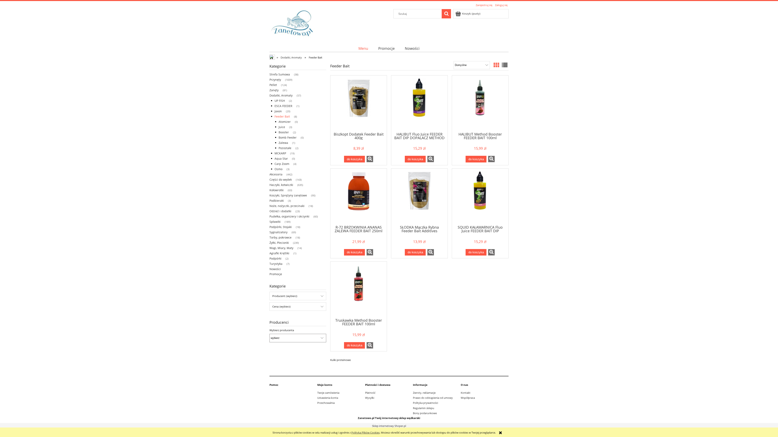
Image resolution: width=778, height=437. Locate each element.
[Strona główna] (293, 24)
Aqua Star (281, 158)
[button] (370, 159)
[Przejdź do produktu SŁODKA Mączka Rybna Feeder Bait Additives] (419, 196)
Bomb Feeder (288, 137)
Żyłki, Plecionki (279, 243)
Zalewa (283, 143)
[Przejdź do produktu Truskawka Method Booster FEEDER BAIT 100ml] (358, 289)
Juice (282, 127)
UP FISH (280, 101)
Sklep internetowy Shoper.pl (389, 426)
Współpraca (468, 398)
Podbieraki (276, 201)
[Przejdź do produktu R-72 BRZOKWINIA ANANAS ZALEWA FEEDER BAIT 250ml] (358, 196)
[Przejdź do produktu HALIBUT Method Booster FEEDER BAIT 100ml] (480, 103)
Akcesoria (275, 174)
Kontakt (465, 393)
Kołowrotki (276, 190)
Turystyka (275, 264)
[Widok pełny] (505, 65)
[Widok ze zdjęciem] (496, 65)
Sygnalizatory (278, 232)
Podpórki (275, 258)
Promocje (275, 274)
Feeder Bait (282, 116)
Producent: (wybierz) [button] (284, 296)
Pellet (273, 85)
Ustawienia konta (327, 398)
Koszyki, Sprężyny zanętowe (288, 195)
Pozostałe (285, 148)
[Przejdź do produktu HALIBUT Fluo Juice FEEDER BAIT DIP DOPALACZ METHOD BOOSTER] (419, 103)
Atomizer (285, 122)
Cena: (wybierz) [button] (281, 306)
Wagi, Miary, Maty (281, 248)
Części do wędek (280, 179)
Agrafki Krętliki (279, 253)
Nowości (275, 269)
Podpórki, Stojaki (280, 227)
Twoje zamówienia (328, 393)
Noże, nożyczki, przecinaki (287, 206)
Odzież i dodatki (280, 211)
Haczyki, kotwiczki (281, 185)
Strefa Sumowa (279, 74)
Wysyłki (369, 398)
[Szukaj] (446, 13)
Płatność (370, 393)
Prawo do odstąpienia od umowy (433, 398)
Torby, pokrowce (280, 237)
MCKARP (280, 153)
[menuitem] (363, 48)
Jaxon (278, 111)
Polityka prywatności (425, 403)
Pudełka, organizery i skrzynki (289, 216)
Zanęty (274, 90)
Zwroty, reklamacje (424, 393)
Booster (284, 132)
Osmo (278, 169)
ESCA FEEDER (283, 106)
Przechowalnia (326, 403)
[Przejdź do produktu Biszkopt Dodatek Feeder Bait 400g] (358, 103)
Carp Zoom (282, 164)
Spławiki (275, 222)
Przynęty (275, 80)
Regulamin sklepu (423, 408)
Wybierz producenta (281, 330)
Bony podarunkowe (425, 413)
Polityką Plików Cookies (365, 432)
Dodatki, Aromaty (281, 95)
